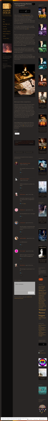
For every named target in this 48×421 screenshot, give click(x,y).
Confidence (43, 287)
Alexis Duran (6, 11)
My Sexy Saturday (41, 297)
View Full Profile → (5, 60)
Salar (40, 300)
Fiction (44, 290)
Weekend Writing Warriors (26, 15)
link (23, 125)
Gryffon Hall (5, 28)
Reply (21, 174)
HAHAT (40, 293)
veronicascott (22, 222)
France (40, 291)
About (4, 21)
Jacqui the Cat (41, 295)
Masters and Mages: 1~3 (6, 33)
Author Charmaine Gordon (25, 163)
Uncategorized (41, 307)
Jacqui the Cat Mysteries (6, 31)
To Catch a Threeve (6, 38)
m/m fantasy (30, 142)
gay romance (24, 142)
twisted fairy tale (19, 143)
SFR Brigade (42, 302)
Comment (31, 292)
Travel (45, 306)
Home (4, 19)
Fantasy (41, 290)
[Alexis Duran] (7, 9)
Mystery (43, 297)
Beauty (40, 286)
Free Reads (4, 26)
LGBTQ (27, 142)
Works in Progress (42, 317)
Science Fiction (43, 300)
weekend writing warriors (25, 143)
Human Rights (44, 293)
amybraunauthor (23, 238)
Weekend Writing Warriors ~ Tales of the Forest (19, 152)
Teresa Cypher (22, 251)
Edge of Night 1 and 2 (6, 24)
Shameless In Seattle (42, 303)
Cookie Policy (19, 419)
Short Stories (40, 305)
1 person (24, 203)
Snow (43, 305)
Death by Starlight (41, 288)
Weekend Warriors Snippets (42, 312)
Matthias (4, 36)
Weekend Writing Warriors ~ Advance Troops (29, 152)
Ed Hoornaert (22, 194)
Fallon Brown (22, 209)
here (10, 65)
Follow (41, 279)
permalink (16, 144)
